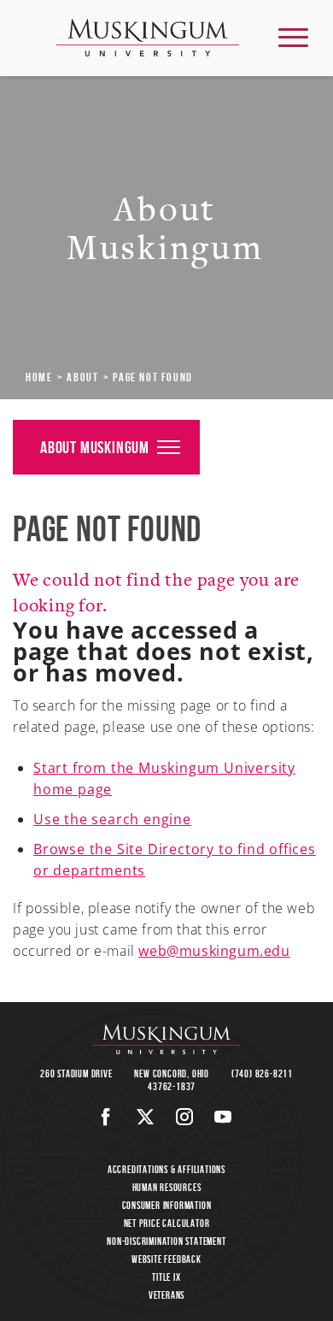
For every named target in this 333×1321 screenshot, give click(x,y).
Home (39, 377)
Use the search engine (112, 819)
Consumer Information (167, 1205)
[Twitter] (145, 1116)
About (82, 377)
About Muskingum (94, 447)
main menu (293, 37)
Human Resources (167, 1187)
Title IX (166, 1277)
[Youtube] (223, 1116)
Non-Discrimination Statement (166, 1241)
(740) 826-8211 (262, 1073)
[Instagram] (185, 1116)
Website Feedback (166, 1259)
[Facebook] (106, 1116)
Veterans (166, 1294)
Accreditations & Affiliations (166, 1169)
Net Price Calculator (167, 1223)
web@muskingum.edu (213, 950)
